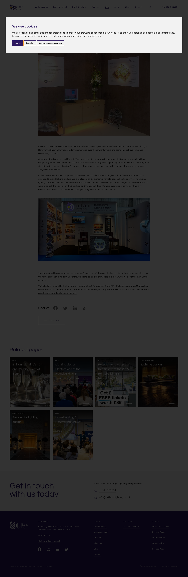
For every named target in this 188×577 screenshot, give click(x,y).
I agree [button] (18, 43)
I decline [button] (30, 43)
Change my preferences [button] (50, 43)
